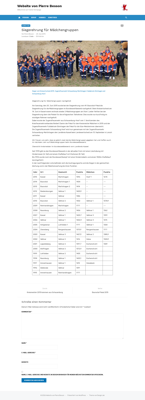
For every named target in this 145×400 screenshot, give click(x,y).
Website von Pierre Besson (39, 6)
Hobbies (42, 18)
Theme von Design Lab (97, 395)
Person (25, 18)
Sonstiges (52, 18)
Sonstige (26, 25)
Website (25, 362)
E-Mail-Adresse (29, 353)
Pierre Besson (29, 34)
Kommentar (27, 312)
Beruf (33, 18)
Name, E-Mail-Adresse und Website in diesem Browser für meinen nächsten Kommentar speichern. (62, 375)
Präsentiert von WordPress (77, 395)
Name (24, 343)
